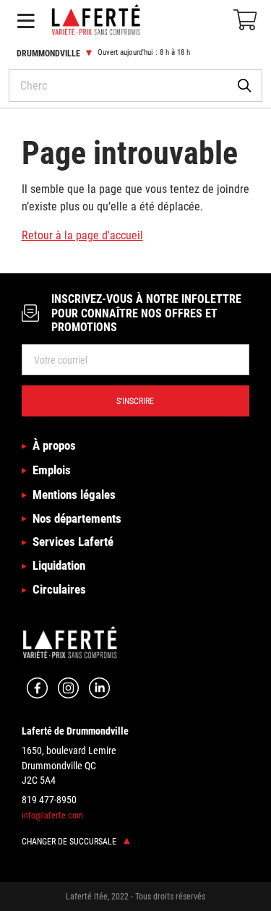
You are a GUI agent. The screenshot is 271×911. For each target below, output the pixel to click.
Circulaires (59, 589)
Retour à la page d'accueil (82, 235)
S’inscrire (135, 400)
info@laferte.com (52, 815)
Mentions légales (74, 494)
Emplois (52, 470)
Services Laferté (73, 541)
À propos (54, 445)
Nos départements (77, 518)
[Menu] (25, 20)
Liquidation (59, 565)
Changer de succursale (70, 841)
